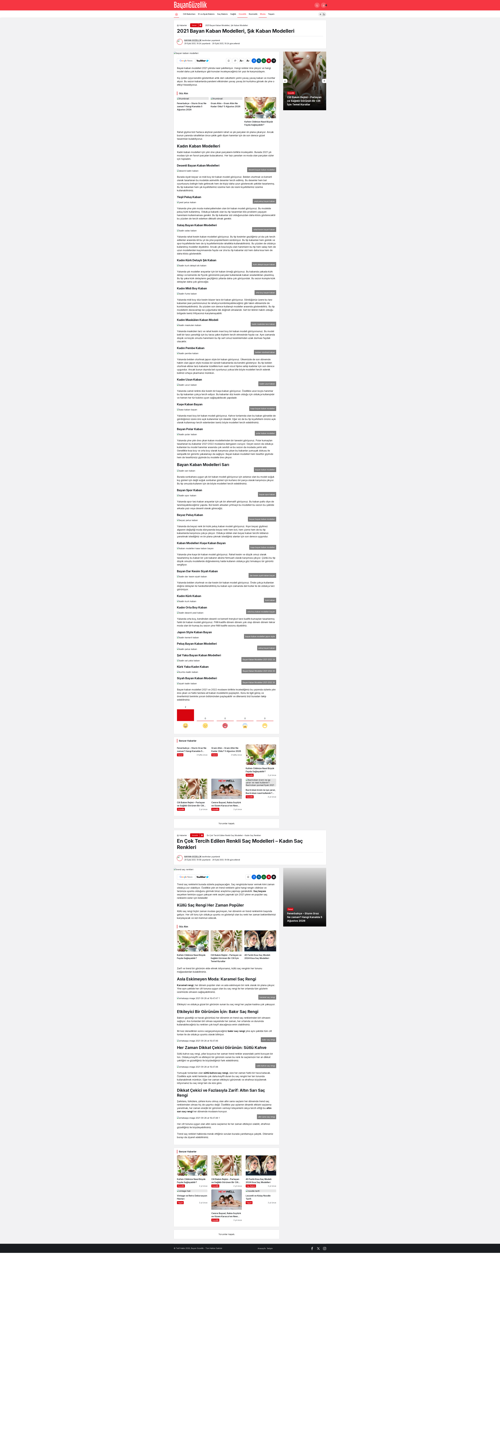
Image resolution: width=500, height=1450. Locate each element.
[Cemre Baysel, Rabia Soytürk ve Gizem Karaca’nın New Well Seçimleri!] (226, 795)
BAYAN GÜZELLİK (192, 40)
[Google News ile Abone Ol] (186, 60)
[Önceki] (285, 81)
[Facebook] (312, 1248)
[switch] (322, 14)
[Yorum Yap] (235, 60)
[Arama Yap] (317, 5)
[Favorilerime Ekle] (228, 60)
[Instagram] (324, 1248)
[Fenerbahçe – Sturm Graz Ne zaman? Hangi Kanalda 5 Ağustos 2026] (193, 112)
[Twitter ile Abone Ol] (203, 60)
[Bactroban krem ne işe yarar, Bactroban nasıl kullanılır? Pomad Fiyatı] (261, 795)
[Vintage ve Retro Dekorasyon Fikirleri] (192, 1205)
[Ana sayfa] (176, 14)
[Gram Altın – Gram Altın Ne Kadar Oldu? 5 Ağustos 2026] (226, 112)
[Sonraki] (324, 81)
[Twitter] (318, 1248)
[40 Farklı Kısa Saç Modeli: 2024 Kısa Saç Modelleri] (260, 946)
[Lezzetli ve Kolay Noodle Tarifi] (261, 1205)
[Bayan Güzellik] (190, 5)
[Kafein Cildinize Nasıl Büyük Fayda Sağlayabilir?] (260, 112)
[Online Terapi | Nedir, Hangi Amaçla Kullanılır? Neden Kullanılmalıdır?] (304, 81)
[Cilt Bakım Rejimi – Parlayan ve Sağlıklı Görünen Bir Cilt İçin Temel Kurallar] (192, 795)
